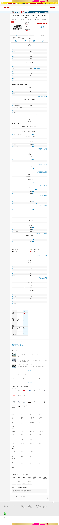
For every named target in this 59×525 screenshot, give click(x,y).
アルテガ (13, 426)
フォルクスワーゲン (32, 423)
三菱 (39, 414)
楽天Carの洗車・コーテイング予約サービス (41, 255)
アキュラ (40, 418)
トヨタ (13, 414)
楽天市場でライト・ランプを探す (43, 205)
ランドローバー (23, 440)
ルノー (31, 456)
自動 (44, 19)
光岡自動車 (22, 417)
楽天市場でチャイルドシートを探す (42, 148)
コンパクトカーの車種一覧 (37, 68)
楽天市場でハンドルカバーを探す (43, 164)
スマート (40, 422)
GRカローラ (22, 378)
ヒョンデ (13, 463)
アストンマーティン (23, 439)
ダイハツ (13, 417)
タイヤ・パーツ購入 (30, 507)
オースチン (40, 443)
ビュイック (13, 431)
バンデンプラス (23, 443)
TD (30, 468)
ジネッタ (22, 442)
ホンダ (31, 414)
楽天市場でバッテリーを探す (43, 278)
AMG (12, 422)
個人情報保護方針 (45, 506)
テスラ (13, 434)
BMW (22, 422)
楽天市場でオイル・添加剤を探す (43, 277)
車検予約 (22, 506)
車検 (29, 19)
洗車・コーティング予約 (38, 506)
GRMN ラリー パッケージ (25, 311)
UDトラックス (23, 418)
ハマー (13, 435)
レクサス (31, 418)
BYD (12, 468)
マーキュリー (41, 431)
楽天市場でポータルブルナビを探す (42, 171)
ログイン (53, 7)
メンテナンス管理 (23, 507)
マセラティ (13, 451)
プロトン (22, 468)
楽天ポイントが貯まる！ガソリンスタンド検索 (41, 97)
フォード (22, 431)
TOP (4, 505)
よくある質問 (13, 505)
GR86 (13, 378)
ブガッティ (40, 456)
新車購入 (29, 505)
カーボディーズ (41, 442)
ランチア (22, 451)
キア (30, 463)
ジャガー (31, 439)
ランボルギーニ (32, 451)
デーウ (22, 463)
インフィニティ (23, 435)
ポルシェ (40, 423)
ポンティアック (32, 431)
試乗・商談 (22, 505)
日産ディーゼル (32, 417)
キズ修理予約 (29, 506)
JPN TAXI (40, 378)
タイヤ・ (37, 19)
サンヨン (40, 463)
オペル (22, 423)
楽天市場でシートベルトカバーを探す (42, 149)
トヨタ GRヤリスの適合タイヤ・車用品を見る (17, 345)
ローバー (40, 440)
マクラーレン (32, 443)
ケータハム (31, 442)
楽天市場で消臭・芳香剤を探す (43, 195)
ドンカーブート (41, 468)
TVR (12, 439)
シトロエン (13, 456)
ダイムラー (40, 439)
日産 (21, 414)
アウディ (13, 423)
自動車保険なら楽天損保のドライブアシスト (41, 114)
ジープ (22, 434)
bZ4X (31, 375)
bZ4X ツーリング (41, 375)
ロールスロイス (14, 442)
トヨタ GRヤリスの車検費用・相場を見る (17, 344)
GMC (40, 434)
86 (12, 375)
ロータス (31, 440)
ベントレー (13, 440)
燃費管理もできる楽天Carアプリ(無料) (42, 96)
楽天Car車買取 (37, 505)
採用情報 (44, 507)
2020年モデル (28, 35)
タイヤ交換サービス (38, 507)
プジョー (22, 456)
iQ (30, 378)
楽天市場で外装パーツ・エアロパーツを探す (41, 233)
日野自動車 (40, 417)
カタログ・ (15, 19)
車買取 (22, 19)
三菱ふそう (13, 418)
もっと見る (29, 370)
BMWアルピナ (32, 422)
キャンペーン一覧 (6, 506)
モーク (13, 446)
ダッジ (31, 434)
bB (21, 375)
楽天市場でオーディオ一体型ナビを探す (42, 172)
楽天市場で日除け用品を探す (43, 185)
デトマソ (40, 451)
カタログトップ (16, 35)
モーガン (13, 443)
